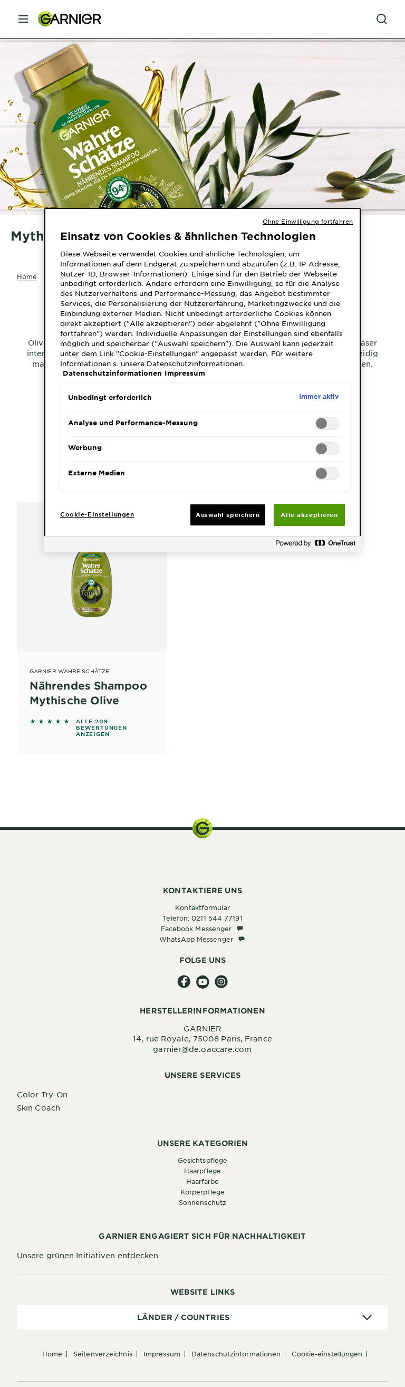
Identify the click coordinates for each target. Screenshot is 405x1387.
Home (52, 1354)
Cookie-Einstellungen (327, 1354)
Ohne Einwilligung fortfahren (308, 221)
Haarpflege (202, 1170)
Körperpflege (202, 1192)
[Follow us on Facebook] (184, 982)
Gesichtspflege (202, 1160)
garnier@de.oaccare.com (202, 1049)
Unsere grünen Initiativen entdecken (88, 1255)
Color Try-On (42, 1094)
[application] (202, 1317)
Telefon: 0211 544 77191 (202, 918)
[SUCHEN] (381, 19)
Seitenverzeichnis (102, 1354)
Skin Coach (38, 1107)
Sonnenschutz (202, 1202)
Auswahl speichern (228, 514)
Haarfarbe (202, 1181)
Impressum (161, 1354)
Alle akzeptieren (309, 514)
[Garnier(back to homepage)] (65, 19)
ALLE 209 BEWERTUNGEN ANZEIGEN (101, 727)
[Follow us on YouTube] (203, 982)
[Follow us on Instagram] (221, 982)
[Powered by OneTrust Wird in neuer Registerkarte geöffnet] (315, 545)
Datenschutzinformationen (236, 1354)
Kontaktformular (202, 907)
